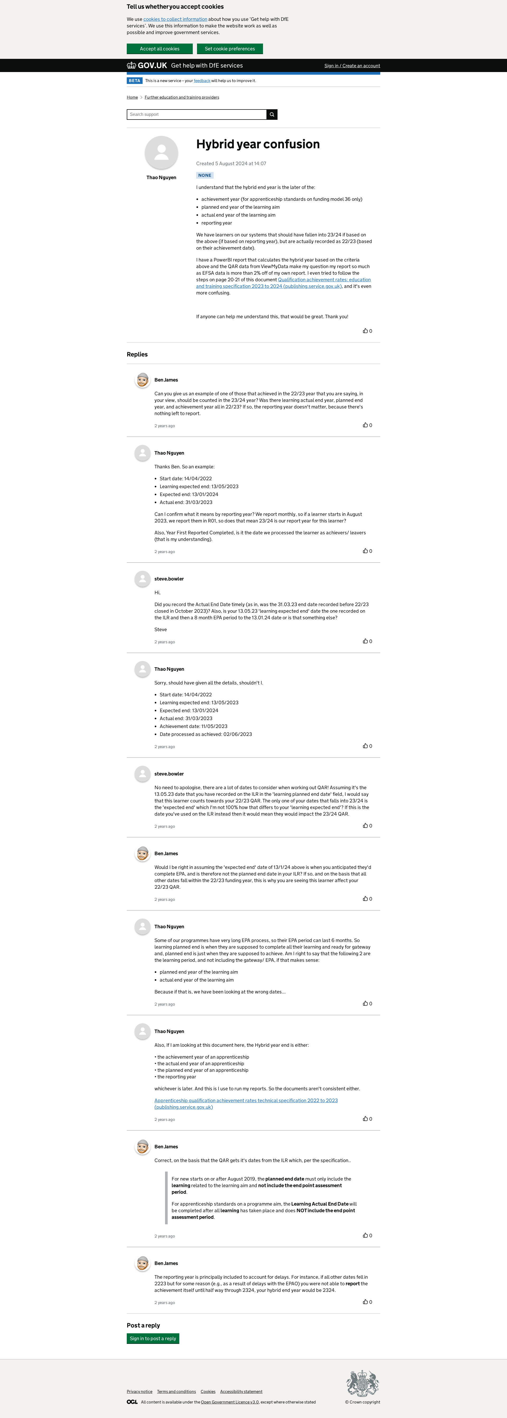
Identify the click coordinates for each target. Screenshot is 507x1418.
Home (132, 97)
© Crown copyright (362, 1402)
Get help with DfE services (207, 65)
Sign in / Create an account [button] (352, 66)
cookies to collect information (175, 19)
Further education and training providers (182, 97)
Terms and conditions (176, 1391)
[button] (153, 1335)
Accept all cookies (160, 49)
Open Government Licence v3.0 (230, 1402)
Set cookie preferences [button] (230, 49)
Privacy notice (139, 1391)
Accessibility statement (241, 1391)
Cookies (208, 1391)
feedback (202, 80)
